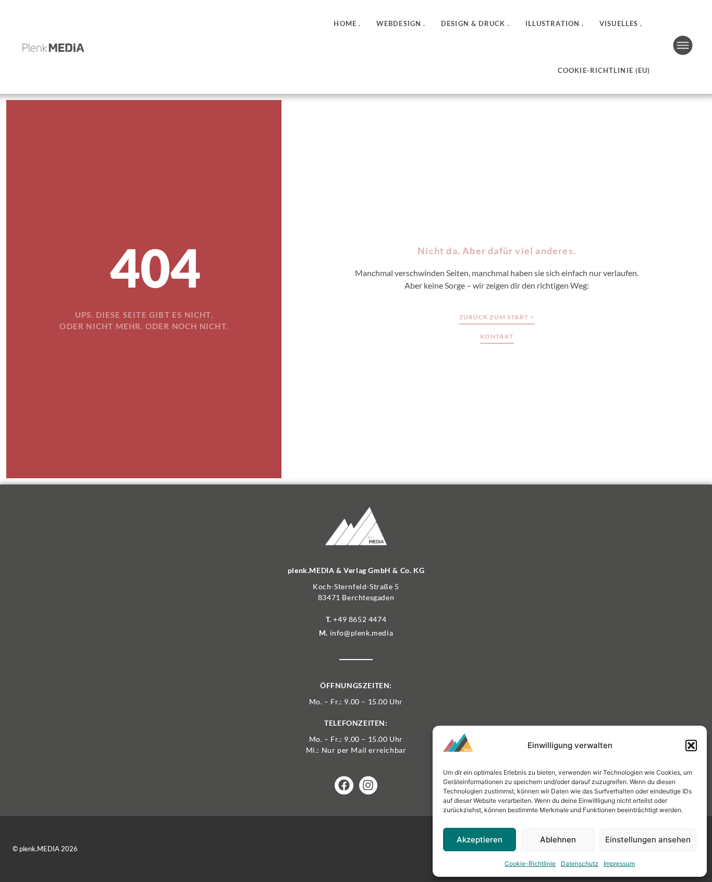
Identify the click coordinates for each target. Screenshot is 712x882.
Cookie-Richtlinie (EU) (604, 70)
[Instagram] (368, 785)
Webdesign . (400, 23)
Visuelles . (620, 23)
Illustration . (554, 23)
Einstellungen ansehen (648, 839)
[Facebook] (344, 785)
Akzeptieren (479, 839)
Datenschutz (579, 863)
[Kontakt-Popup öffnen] (682, 45)
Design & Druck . (475, 23)
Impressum (619, 863)
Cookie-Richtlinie (530, 863)
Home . (347, 23)
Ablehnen (558, 839)
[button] (691, 745)
